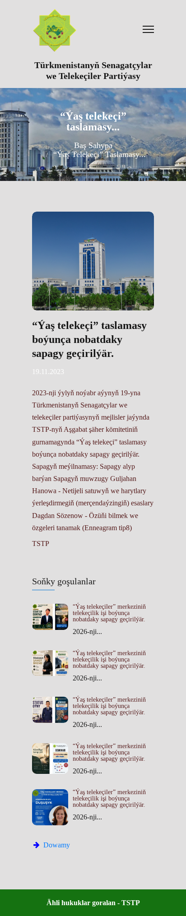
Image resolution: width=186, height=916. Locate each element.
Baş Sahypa (93, 145)
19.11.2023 (48, 371)
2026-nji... (87, 631)
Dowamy (56, 845)
